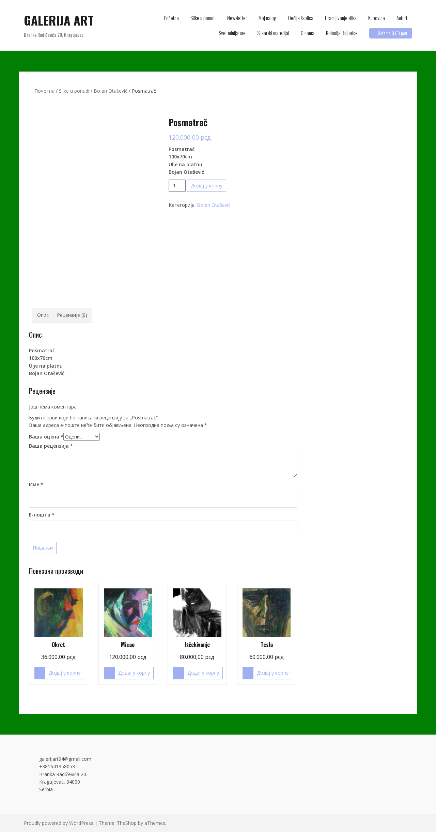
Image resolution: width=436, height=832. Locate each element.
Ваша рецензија (51, 446)
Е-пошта (41, 514)
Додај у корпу (206, 185)
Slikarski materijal (273, 32)
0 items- (392, 33)
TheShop (127, 823)
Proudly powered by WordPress (58, 823)
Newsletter (237, 17)
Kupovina (376, 17)
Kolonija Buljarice (342, 32)
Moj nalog (268, 17)
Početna (171, 17)
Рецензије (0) (72, 315)
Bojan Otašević (110, 91)
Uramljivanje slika (341, 17)
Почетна (44, 91)
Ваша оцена (46, 436)
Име (36, 484)
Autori (401, 17)
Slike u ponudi (203, 17)
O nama (307, 32)
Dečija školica (300, 17)
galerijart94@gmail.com (65, 759)
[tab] (43, 315)
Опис (43, 315)
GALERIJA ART (59, 20)
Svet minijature (232, 32)
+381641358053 (57, 766)
